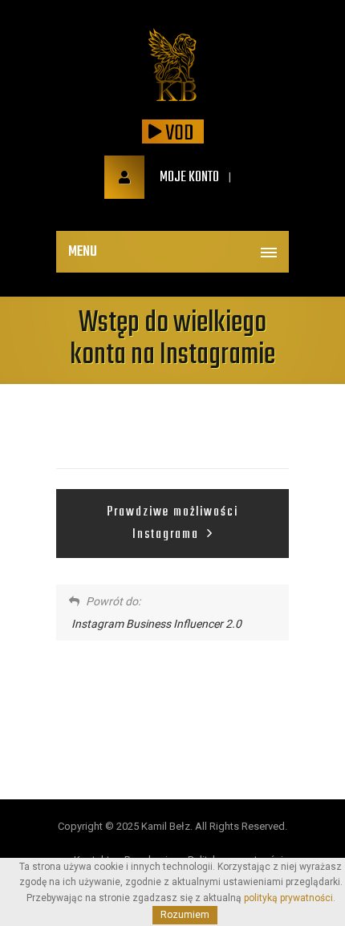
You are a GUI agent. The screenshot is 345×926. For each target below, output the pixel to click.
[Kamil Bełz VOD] (172, 65)
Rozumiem (184, 914)
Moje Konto (188, 177)
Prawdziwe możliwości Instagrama (172, 523)
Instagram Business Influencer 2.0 (156, 623)
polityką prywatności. (289, 898)
